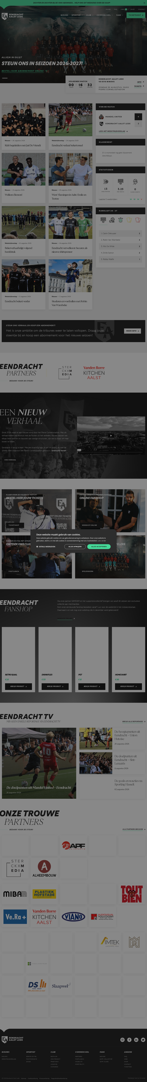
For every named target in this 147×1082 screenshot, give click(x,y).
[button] (45, 547)
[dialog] (73, 541)
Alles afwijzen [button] (75, 547)
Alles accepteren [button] (99, 547)
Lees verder (101, 541)
